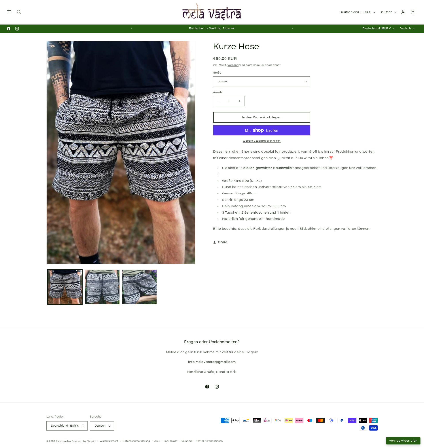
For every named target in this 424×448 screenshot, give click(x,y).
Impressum (170, 441)
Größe (217, 72)
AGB (157, 441)
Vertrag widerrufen (403, 440)
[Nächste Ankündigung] (292, 29)
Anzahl (217, 92)
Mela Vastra (63, 441)
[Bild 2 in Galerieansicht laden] (102, 287)
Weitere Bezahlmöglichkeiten (262, 140)
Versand (232, 65)
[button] (9, 12)
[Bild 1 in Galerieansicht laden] (64, 287)
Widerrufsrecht (109, 441)
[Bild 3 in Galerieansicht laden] (139, 287)
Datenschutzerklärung (136, 441)
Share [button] (222, 242)
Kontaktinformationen (209, 441)
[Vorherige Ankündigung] (131, 29)
